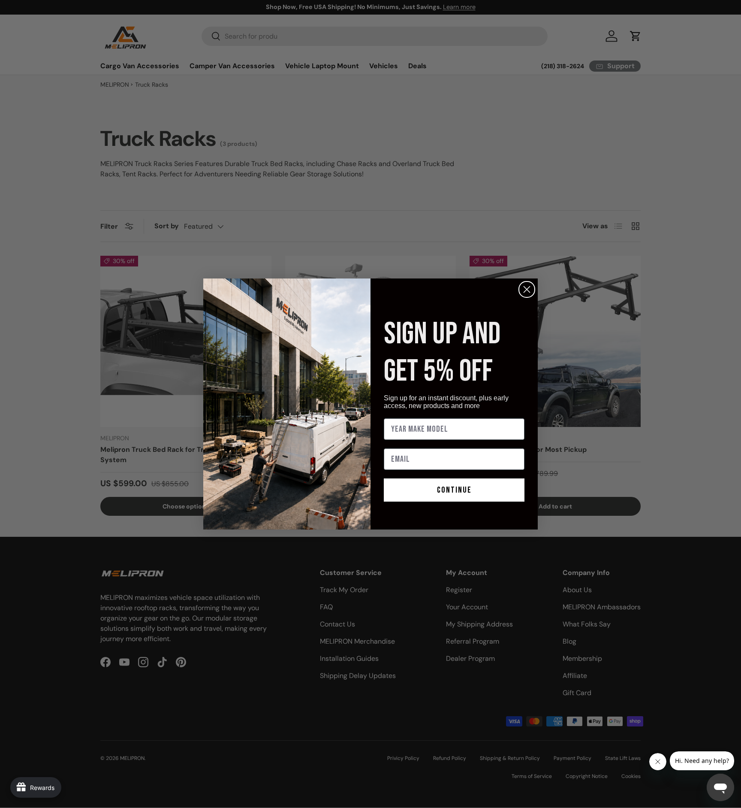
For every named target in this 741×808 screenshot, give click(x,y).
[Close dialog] (526, 289)
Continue (454, 490)
